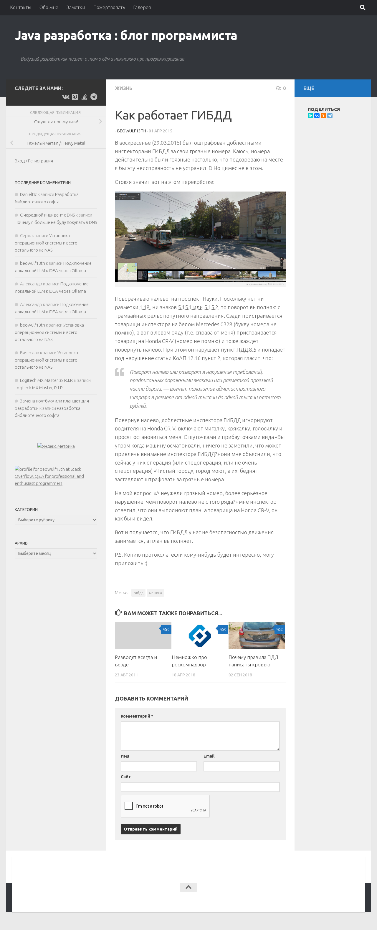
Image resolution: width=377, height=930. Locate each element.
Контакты (20, 7)
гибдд (138, 593)
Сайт (126, 776)
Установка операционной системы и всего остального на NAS (46, 242)
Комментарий (137, 716)
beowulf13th (131, 131)
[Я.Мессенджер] (310, 115)
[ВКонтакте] (317, 115)
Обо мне (48, 7)
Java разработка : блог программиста (126, 35)
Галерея (142, 7)
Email (209, 756)
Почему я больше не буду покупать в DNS (56, 222)
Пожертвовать (109, 7)
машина (155, 593)
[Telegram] (330, 115)
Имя (125, 756)
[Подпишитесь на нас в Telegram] (93, 96)
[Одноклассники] (323, 115)
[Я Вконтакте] (65, 96)
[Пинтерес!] (74, 96)
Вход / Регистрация (34, 160)
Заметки (76, 7)
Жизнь (123, 88)
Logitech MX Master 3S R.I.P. (46, 380)
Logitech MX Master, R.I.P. (39, 387)
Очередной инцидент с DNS (47, 214)
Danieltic (28, 194)
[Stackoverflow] (84, 96)
